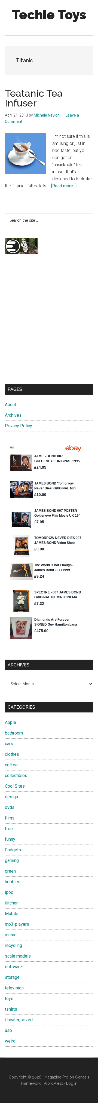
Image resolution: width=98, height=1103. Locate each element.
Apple (10, 722)
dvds (9, 807)
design (11, 796)
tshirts (11, 1009)
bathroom (14, 733)
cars (9, 743)
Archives (13, 415)
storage (12, 977)
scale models (18, 956)
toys (9, 998)
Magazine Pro (56, 1077)
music (10, 934)
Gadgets (13, 849)
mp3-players (17, 924)
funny (10, 839)
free (9, 828)
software (13, 966)
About (10, 404)
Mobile (11, 913)
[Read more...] (63, 185)
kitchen (12, 903)
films (9, 818)
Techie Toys (49, 14)
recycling (13, 945)
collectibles (16, 775)
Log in (71, 1083)
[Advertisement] (49, 324)
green (10, 871)
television (14, 988)
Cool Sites (15, 786)
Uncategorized (19, 1019)
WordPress (53, 1083)
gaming (12, 860)
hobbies (12, 881)
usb (8, 1030)
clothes (12, 754)
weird (10, 1041)
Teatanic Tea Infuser (34, 98)
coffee (11, 764)
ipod (9, 892)
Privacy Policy (18, 425)
